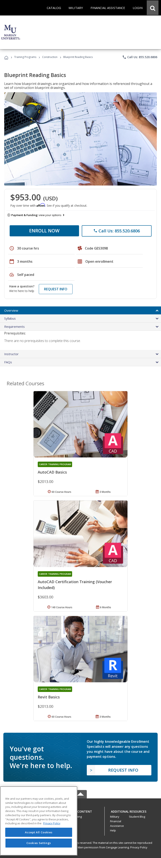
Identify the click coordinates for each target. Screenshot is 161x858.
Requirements (14, 326)
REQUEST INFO (55, 289)
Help (113, 830)
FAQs (8, 362)
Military (114, 816)
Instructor (11, 354)
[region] (38, 820)
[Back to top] (80, 811)
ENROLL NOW (44, 230)
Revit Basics (49, 696)
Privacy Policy (138, 847)
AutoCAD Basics (52, 472)
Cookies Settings (38, 843)
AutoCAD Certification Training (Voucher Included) (75, 584)
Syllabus (10, 318)
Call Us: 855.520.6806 (139, 57)
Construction (49, 57)
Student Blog (137, 816)
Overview (11, 310)
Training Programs (25, 57)
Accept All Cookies (38, 832)
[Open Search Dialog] (152, 7)
